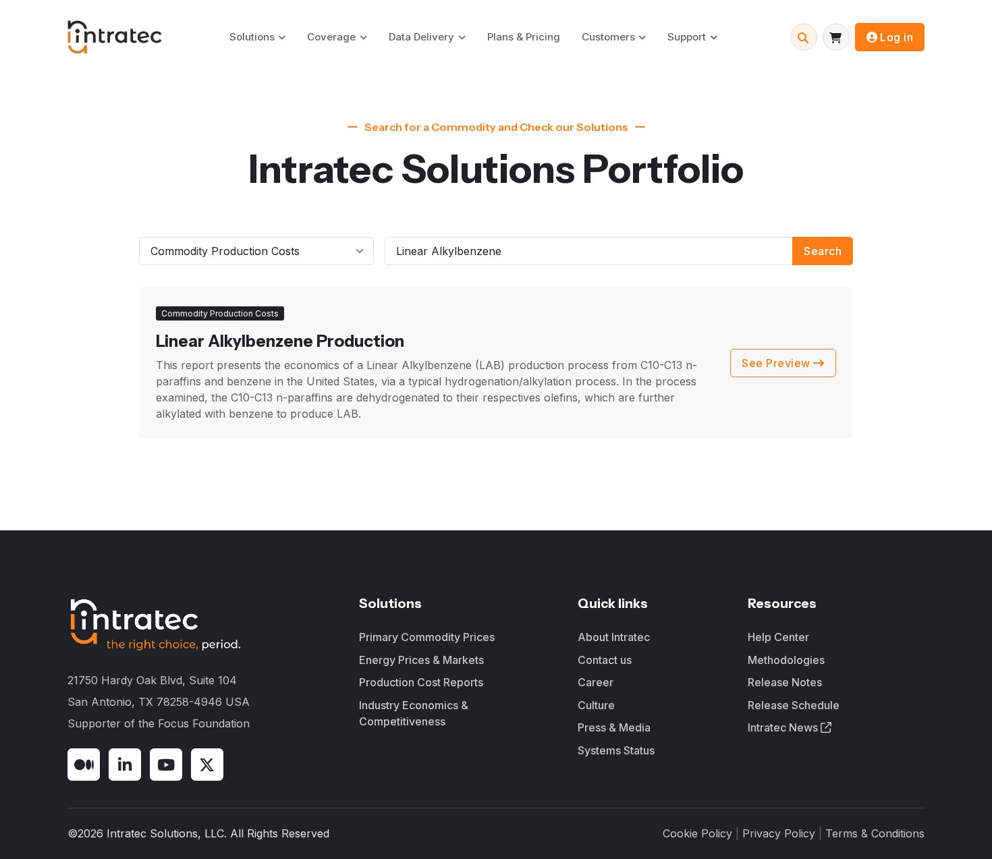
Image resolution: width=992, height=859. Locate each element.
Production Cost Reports (421, 682)
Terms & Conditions (875, 833)
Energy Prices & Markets (421, 660)
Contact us (605, 660)
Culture (596, 705)
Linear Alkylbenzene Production (280, 341)
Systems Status (616, 750)
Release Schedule (793, 705)
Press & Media (614, 727)
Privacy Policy (778, 833)
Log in (896, 37)
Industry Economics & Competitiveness (413, 713)
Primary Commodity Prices (427, 637)
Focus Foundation (204, 723)
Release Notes (785, 682)
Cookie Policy (697, 833)
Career (595, 682)
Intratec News (784, 727)
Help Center (778, 637)
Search (823, 251)
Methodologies (786, 660)
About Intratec (614, 637)
